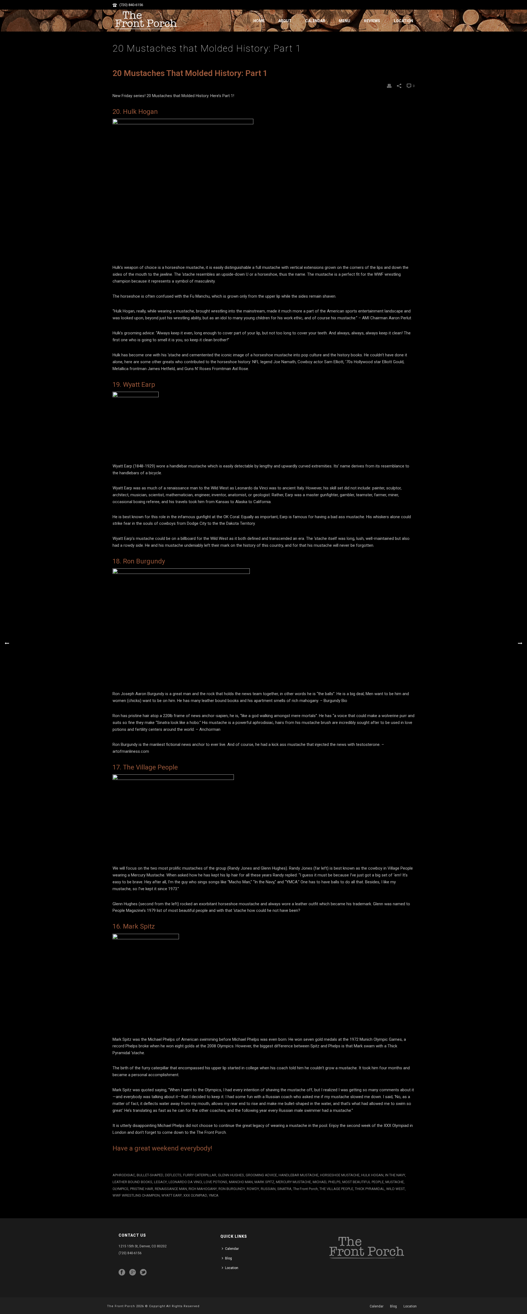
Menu (344, 21)
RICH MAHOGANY (203, 1189)
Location (403, 21)
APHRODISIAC (124, 1175)
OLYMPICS (120, 1189)
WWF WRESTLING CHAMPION (136, 1195)
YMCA (213, 1195)
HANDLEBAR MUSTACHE (298, 1175)
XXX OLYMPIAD (195, 1195)
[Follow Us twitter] (143, 1272)
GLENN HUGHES (231, 1175)
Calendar (315, 21)
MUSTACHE (394, 1182)
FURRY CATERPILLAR (199, 1175)
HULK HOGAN (372, 1175)
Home (259, 21)
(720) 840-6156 (131, 5)
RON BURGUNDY (231, 1189)
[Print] (389, 85)
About (284, 21)
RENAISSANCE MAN (171, 1189)
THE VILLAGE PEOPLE (336, 1189)
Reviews (372, 21)
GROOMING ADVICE (261, 1175)
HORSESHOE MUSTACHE (340, 1175)
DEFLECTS (173, 1175)
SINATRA (284, 1189)
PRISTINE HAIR (141, 1189)
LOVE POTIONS (215, 1182)
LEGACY (160, 1182)
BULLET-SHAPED (150, 1175)
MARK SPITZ (264, 1182)
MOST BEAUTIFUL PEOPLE (363, 1182)
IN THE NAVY (395, 1175)
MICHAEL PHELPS (327, 1182)
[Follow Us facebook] (122, 1272)
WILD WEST (395, 1189)
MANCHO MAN (241, 1182)
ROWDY (253, 1189)
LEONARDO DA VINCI (185, 1182)
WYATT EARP (171, 1195)
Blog (228, 1258)
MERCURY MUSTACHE (293, 1182)
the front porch (305, 1189)
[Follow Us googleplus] (132, 1272)
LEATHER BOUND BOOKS (132, 1182)
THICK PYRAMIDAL (370, 1189)
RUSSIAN (268, 1189)
